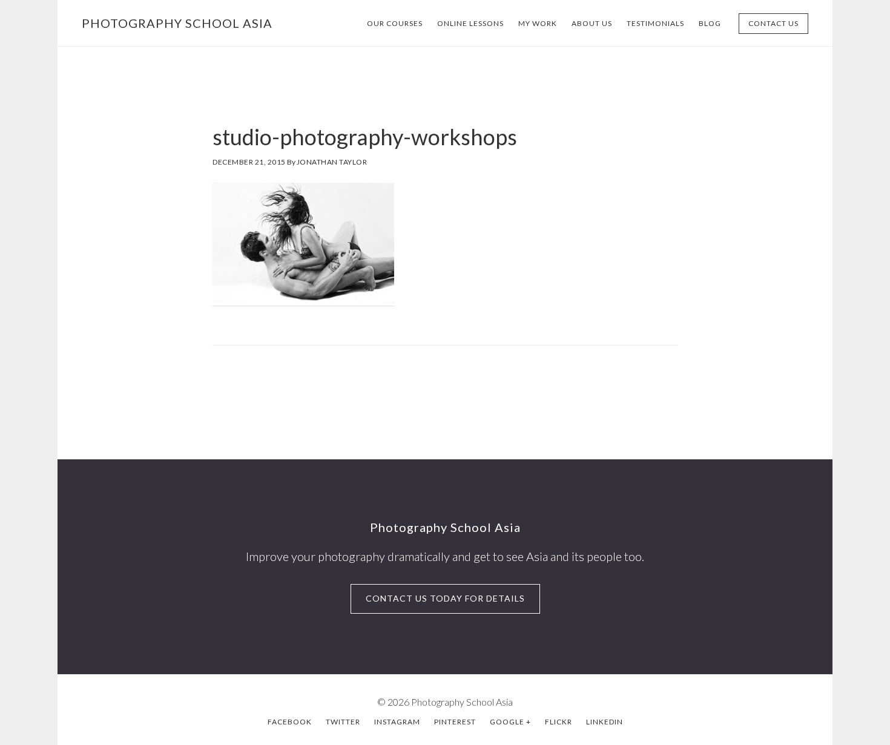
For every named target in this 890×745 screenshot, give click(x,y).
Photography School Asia (177, 23)
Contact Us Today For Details (445, 598)
